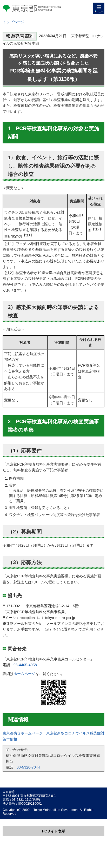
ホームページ (24, 674)
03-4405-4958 (25, 665)
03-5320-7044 (28, 767)
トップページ (13, 22)
